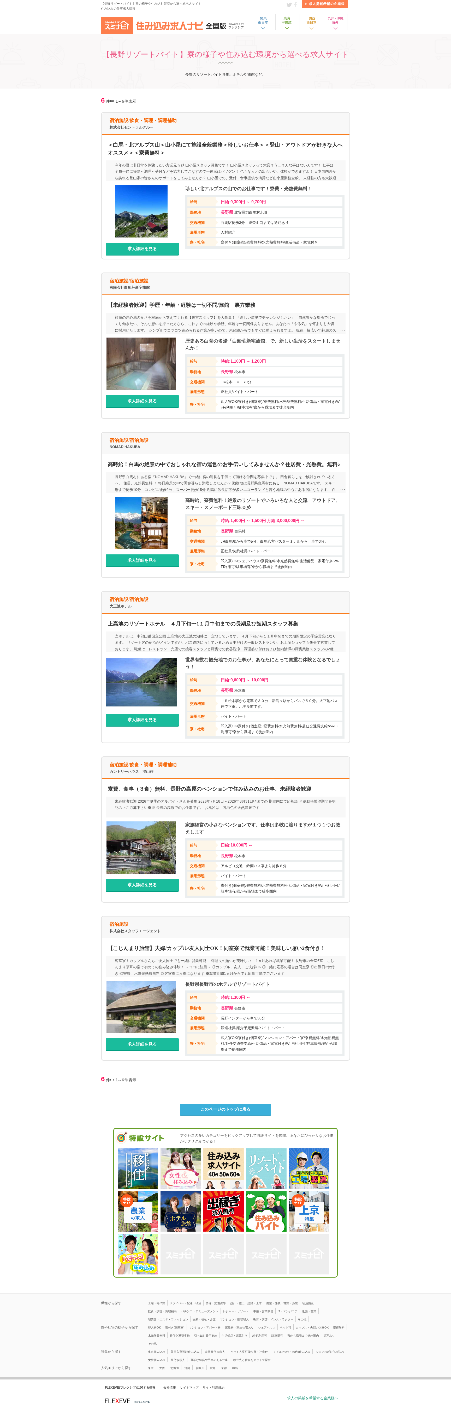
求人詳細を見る (142, 248)
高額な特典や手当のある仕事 (209, 1359)
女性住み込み (156, 1359)
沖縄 (187, 1368)
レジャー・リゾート (236, 1311)
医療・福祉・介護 (204, 1319)
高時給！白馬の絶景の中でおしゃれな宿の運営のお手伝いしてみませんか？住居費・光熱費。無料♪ (224, 464)
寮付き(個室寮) (175, 1327)
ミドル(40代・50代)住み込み (291, 1351)
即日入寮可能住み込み (185, 1351)
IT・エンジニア (288, 1311)
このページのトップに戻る (225, 1109)
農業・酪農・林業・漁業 (282, 1303)
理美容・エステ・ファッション (168, 1319)
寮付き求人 (178, 1359)
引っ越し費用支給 (205, 1335)
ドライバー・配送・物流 (185, 1303)
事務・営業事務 (263, 1311)
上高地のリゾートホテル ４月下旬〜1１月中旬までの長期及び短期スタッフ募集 (203, 624)
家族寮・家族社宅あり (239, 1327)
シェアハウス (266, 1327)
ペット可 (285, 1327)
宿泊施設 (308, 1303)
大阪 (162, 1368)
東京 (151, 1368)
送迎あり (329, 1335)
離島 (235, 1368)
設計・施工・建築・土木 (246, 1303)
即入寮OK (154, 1327)
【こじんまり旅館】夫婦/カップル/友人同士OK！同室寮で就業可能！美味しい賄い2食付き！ (216, 948)
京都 (224, 1368)
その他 (302, 1319)
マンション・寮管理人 (234, 1319)
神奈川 (200, 1368)
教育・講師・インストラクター (273, 1319)
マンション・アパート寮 (205, 1327)
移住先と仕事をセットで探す (252, 1359)
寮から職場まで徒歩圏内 (303, 1335)
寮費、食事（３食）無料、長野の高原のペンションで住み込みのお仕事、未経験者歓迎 (209, 789)
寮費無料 (339, 1327)
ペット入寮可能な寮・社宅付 (249, 1351)
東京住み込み (156, 1351)
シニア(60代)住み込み (330, 1351)
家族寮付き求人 (215, 1351)
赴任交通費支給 (180, 1335)
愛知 (213, 1368)
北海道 (174, 1368)
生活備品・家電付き (234, 1335)
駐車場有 (277, 1335)
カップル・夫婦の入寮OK (312, 1327)
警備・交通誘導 (216, 1303)
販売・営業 (309, 1311)
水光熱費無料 (156, 1335)
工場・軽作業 (156, 1303)
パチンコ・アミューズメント (199, 1311)
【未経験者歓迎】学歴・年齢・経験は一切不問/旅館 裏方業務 (182, 305)
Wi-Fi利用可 (259, 1335)
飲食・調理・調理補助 (162, 1311)
